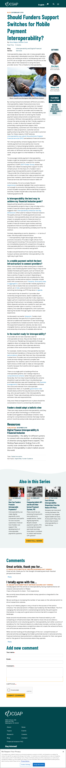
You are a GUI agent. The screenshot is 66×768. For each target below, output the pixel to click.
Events (23, 731)
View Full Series (34, 541)
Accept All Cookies (39, 764)
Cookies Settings (25, 764)
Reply (10, 577)
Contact (24, 738)
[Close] (63, 752)
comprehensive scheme (15, 376)
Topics (9, 731)
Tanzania (31, 281)
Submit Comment (15, 695)
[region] (33, 758)
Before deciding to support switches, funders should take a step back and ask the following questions (26, 192)
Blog (8, 738)
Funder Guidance (27, 458)
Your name (10, 652)
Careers (24, 734)
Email (8, 659)
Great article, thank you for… (24, 566)
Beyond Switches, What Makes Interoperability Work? (56, 109)
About (9, 727)
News (23, 727)
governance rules (36, 389)
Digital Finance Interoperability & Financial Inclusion (23, 431)
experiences (11, 185)
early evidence (12, 355)
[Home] (11, 4)
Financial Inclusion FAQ (15, 741)
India (18, 288)
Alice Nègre (13, 42)
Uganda (39, 290)
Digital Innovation (16, 456)
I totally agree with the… (21, 582)
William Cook (23, 42)
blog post (28, 316)
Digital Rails (18, 458)
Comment (10, 666)
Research (10, 734)
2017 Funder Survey (27, 164)
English (41, 5)
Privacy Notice (25, 761)
